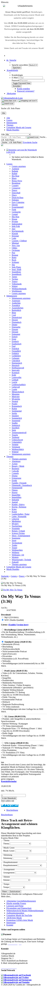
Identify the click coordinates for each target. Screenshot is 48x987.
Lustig (14, 389)
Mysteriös (16, 399)
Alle (8, 118)
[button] (11, 60)
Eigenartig (16, 327)
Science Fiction (18, 533)
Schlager (15, 262)
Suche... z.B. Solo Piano (11, 142)
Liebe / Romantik (19, 516)
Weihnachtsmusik (19, 289)
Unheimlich (17, 442)
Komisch (15, 372)
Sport (14, 540)
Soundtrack (16, 274)
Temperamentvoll (19, 432)
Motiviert (15, 396)
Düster (14, 324)
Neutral (15, 401)
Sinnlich (15, 416)
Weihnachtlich (18, 449)
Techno (15, 279)
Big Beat (15, 176)
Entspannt (16, 334)
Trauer (14, 548)
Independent (17, 224)
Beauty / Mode (18, 466)
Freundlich (16, 351)
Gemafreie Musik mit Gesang (18, 127)
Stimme (6, 880)
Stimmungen (11, 123)
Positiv (14, 404)
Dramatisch (16, 322)
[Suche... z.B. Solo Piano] (32, 137)
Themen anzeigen (19, 459)
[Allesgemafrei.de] (12, 98)
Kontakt (9, 925)
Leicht (14, 382)
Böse (14, 313)
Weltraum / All (18, 555)
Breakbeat (16, 183)
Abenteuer (16, 461)
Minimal (15, 243)
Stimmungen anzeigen (21, 298)
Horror (14, 492)
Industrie (15, 500)
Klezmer (15, 236)
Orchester (16, 250)
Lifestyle (15, 519)
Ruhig (14, 408)
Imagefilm (16, 495)
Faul (13, 346)
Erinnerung (16, 478)
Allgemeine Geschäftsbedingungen (21, 901)
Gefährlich (16, 356)
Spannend (16, 420)
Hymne (15, 221)
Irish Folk (16, 226)
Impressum (11, 922)
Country (15, 185)
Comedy (15, 473)
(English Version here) (18, 625)
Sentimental (17, 411)
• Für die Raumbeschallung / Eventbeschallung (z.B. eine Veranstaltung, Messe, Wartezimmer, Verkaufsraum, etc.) (23, 634)
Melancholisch (18, 392)
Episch (14, 336)
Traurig (15, 435)
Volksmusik (17, 284)
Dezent (15, 320)
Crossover (16, 188)
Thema (6, 843)
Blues (14, 178)
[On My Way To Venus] (11, 590)
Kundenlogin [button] (12, 70)
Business (15, 468)
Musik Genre (9, 851)
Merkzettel (11, 93)
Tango (14, 277)
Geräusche (16, 212)
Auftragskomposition (15, 913)
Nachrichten (17, 526)
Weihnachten (17, 550)
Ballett (14, 173)
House (14, 219)
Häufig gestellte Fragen (16, 903)
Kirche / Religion (19, 507)
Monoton (15, 394)
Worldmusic (17, 291)
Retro (14, 257)
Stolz (14, 430)
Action (14, 464)
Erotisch (15, 341)
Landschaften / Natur (20, 514)
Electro (15, 205)
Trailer (14, 545)
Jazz (13, 229)
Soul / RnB (16, 269)
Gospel (15, 214)
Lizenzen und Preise (14, 906)
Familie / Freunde (19, 483)
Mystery (15, 524)
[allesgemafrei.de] (2, 145)
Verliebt (15, 444)
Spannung (16, 538)
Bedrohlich (16, 310)
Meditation (16, 521)
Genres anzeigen (19, 166)
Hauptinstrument (10, 865)
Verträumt (16, 447)
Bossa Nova (17, 181)
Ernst (14, 339)
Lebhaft (15, 380)
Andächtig (16, 303)
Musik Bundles (12, 130)
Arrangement (9, 872)
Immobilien (16, 497)
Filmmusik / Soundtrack (22, 485)
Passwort (15, 80)
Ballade (15, 171)
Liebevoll (16, 387)
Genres (9, 120)
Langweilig (16, 377)
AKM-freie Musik (14, 918)
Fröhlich (15, 353)
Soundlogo (16, 272)
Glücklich (16, 360)
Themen (9, 125)
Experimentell (17, 207)
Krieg (14, 509)
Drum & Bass (17, 197)
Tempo (6, 887)
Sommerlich (17, 418)
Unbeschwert (17, 440)
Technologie (17, 543)
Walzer (15, 286)
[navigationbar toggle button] (9, 100)
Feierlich (15, 348)
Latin (14, 238)
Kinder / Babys (18, 504)
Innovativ (16, 370)
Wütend (15, 452)
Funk (14, 209)
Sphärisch (16, 425)
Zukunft (15, 562)
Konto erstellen (23, 89)
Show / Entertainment (21, 536)
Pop (13, 253)
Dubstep (15, 200)
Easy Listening (18, 202)
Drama (14, 476)
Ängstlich (16, 305)
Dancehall (16, 193)
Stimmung (7, 858)
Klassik (15, 233)
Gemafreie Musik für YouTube (19, 915)
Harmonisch (17, 363)
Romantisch (17, 406)
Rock (14, 260)
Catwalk (15, 471)
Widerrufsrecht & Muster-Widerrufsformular (24, 910)
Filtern (4, 892)
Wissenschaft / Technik (21, 560)
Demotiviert (17, 317)
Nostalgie (16, 528)
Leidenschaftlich (19, 384)
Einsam (15, 329)
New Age (16, 245)
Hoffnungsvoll (18, 368)
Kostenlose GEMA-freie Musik (19, 920)
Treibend (15, 437)
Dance (14, 190)
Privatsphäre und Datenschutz (18, 908)
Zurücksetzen (15, 892)
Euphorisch (16, 344)
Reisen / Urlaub (18, 531)
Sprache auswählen (20, 65)
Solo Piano (16, 267)
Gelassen (15, 358)
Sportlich (15, 428)
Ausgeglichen (17, 308)
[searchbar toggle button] (7, 103)
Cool (14, 315)
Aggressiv (16, 301)
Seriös (14, 413)
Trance (14, 281)
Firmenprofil (17, 488)
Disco (14, 195)
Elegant (15, 332)
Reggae (15, 255)
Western (15, 557)
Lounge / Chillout (19, 241)
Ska (13, 265)
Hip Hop (15, 217)
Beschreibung (12, 810)
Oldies (14, 248)
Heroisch (15, 365)
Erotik (14, 480)
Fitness (15, 490)
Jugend (15, 502)
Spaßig (15, 423)
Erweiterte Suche (30, 142)
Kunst (14, 512)
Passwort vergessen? (25, 91)
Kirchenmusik (18, 231)
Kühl (14, 375)
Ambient (15, 169)
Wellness (15, 552)
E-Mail (15, 77)
